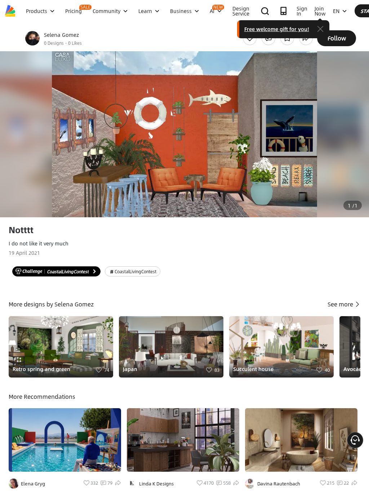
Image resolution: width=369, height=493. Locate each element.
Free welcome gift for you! (276, 28)
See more (341, 304)
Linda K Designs (156, 483)
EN (336, 11)
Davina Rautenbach (278, 483)
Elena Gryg (33, 483)
